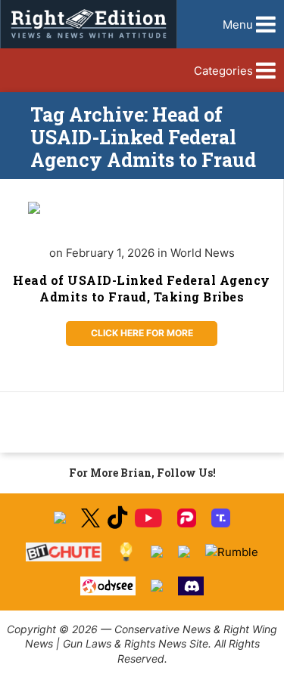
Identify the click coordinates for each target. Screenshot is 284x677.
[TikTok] (117, 518)
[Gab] (156, 551)
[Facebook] (59, 517)
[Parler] (187, 518)
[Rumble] (232, 551)
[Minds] (126, 552)
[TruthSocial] (221, 518)
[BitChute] (64, 552)
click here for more (142, 332)
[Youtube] (148, 518)
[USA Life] (184, 551)
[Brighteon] (156, 585)
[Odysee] (108, 586)
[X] (90, 518)
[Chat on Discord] (190, 586)
